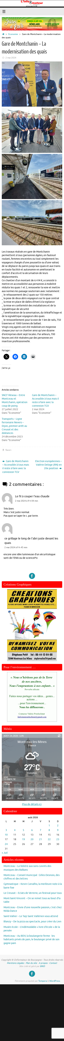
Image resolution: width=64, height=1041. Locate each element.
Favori (8, 450)
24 (6, 844)
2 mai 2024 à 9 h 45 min (15, 547)
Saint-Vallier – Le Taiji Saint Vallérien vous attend (31, 916)
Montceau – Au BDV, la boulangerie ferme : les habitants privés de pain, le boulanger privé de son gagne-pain (31, 939)
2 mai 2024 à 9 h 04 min (26, 500)
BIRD (42, 966)
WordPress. (54, 981)
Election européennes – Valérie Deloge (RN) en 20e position (48, 465)
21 (40, 839)
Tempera (42, 981)
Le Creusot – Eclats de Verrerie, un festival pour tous (33, 893)
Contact (53, 963)
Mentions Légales (15, 963)
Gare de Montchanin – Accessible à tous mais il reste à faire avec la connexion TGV (15, 467)
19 (23, 839)
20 (32, 839)
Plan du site (31, 963)
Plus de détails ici (32, 804)
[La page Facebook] (32, 576)
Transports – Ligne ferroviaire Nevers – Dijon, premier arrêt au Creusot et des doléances (14, 426)
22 (49, 839)
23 (57, 839)
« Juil (5, 852)
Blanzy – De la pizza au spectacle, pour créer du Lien (32, 921)
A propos (43, 963)
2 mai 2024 (11, 57)
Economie (13, 34)
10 (6, 834)
